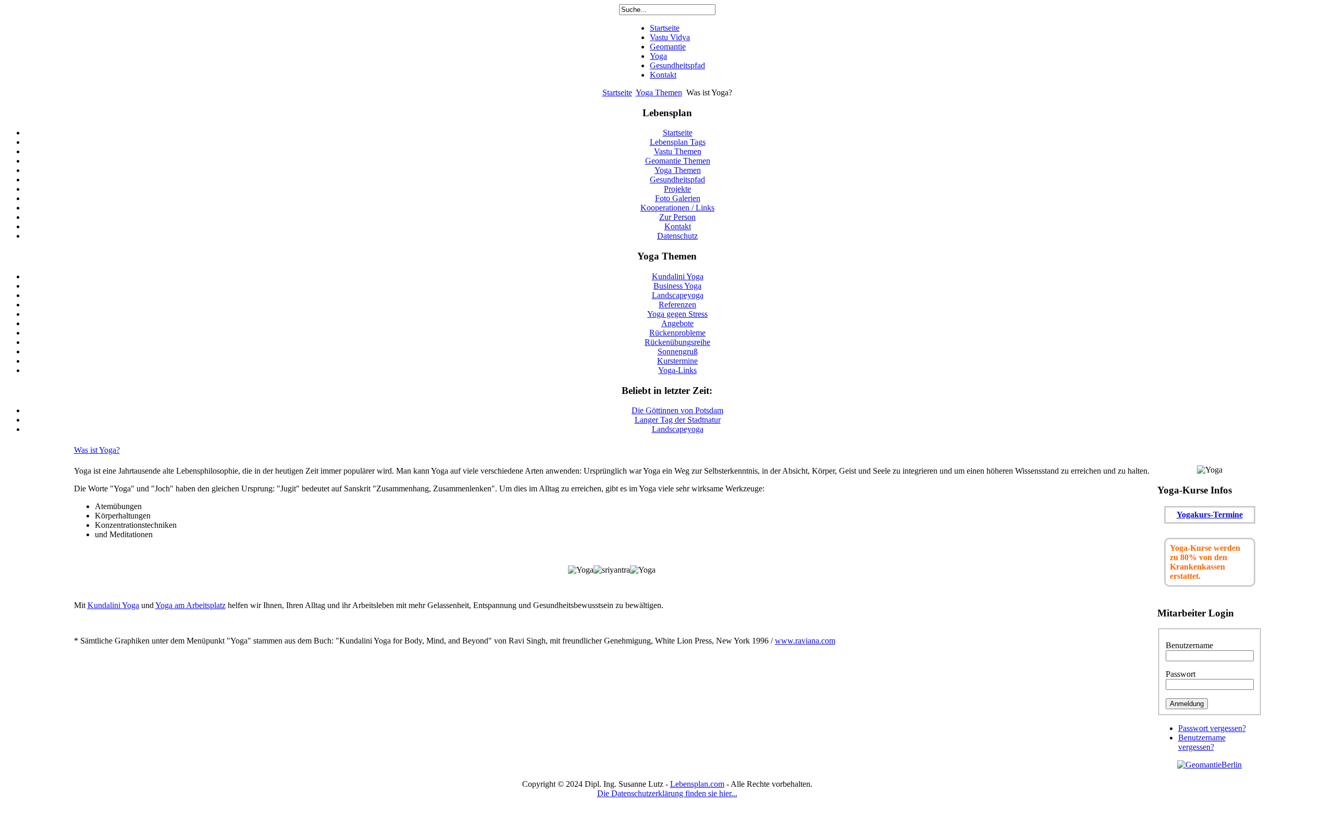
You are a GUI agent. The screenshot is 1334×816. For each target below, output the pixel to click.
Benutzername (1189, 645)
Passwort (1180, 674)
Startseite (617, 92)
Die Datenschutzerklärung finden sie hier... (667, 793)
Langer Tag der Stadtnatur (678, 419)
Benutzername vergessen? (1202, 742)
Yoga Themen (659, 92)
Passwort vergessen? (1212, 728)
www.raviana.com (805, 640)
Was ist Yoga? (97, 450)
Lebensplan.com (697, 784)
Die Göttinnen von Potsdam (677, 410)
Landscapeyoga (677, 429)
